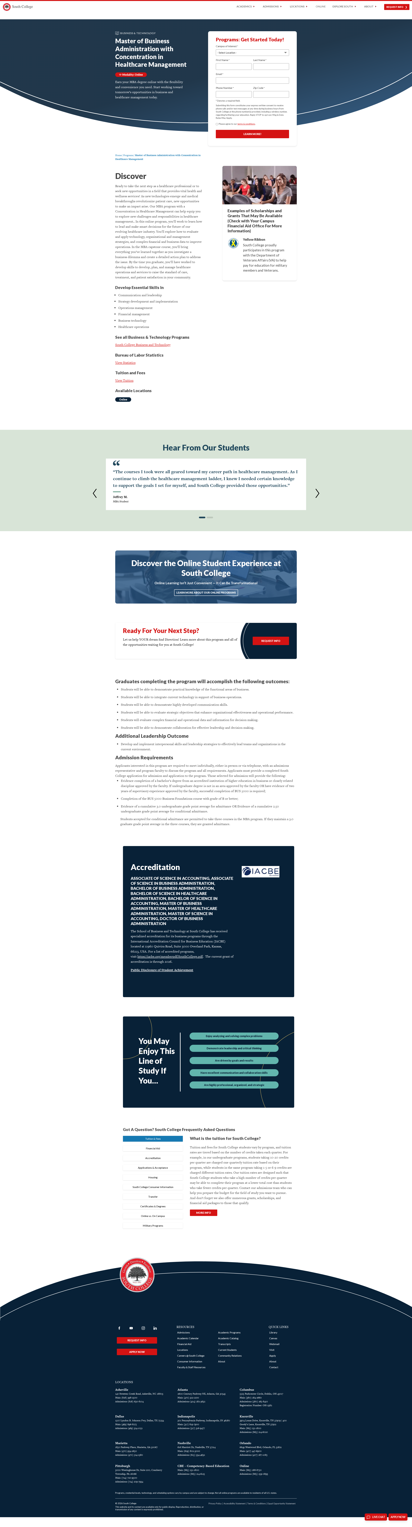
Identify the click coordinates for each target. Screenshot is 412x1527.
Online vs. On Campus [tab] (153, 1215)
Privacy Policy (215, 1503)
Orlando (245, 1443)
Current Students (227, 1349)
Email (219, 73)
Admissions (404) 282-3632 (191, 1401)
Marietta (121, 1443)
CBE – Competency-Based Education (203, 1466)
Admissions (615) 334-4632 (191, 1455)
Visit (271, 1349)
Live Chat (378, 1517)
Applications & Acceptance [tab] (153, 1167)
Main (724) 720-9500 (126, 1477)
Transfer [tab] (153, 1196)
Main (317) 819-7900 (188, 1424)
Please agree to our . (237, 124)
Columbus (247, 1389)
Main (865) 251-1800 (250, 1428)
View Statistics (125, 362)
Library (273, 1332)
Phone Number (225, 87)
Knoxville (246, 1416)
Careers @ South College (190, 1355)
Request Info (394, 7)
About (221, 1361)
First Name (222, 59)
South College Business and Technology (142, 344)
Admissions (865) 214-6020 (254, 1432)
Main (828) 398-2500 (126, 1397)
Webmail (274, 1343)
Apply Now (137, 1351)
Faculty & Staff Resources (191, 1367)
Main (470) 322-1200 (188, 1397)
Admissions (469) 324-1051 (129, 1428)
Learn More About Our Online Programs (206, 592)
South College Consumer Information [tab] (153, 1186)
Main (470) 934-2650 (126, 1451)
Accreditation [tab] (153, 1157)
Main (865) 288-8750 (251, 1470)
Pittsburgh (122, 1466)
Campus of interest (227, 46)
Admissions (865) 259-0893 (254, 1474)
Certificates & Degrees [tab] (153, 1206)
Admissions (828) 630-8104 (129, 1401)
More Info (203, 1212)
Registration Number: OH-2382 (256, 1405)
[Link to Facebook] (119, 1328)
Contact (273, 1367)
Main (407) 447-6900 (251, 1451)
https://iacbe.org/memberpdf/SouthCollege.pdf (170, 956)
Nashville (184, 1443)
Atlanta (183, 1389)
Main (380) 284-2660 (251, 1397)
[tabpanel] (241, 1180)
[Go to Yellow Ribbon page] (233, 243)
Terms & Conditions (256, 1503)
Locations (182, 1349)
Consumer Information (189, 1361)
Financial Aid (184, 1343)
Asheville (121, 1389)
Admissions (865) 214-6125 (191, 1474)
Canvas (273, 1338)
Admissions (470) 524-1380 (129, 1455)
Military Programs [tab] (153, 1225)
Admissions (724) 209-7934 (129, 1481)
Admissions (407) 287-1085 (253, 1455)
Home (118, 155)
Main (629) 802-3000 (189, 1451)
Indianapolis (186, 1416)
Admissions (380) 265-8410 (254, 1401)
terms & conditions (246, 124)
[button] (94, 493)
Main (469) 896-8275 (126, 1424)
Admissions (183, 1332)
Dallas (119, 1416)
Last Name (259, 59)
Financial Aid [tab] (153, 1148)
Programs (128, 155)
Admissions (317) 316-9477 (191, 1428)
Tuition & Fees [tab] (153, 1138)
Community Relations (230, 1355)
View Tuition (124, 380)
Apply (272, 1355)
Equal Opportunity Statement (281, 1503)
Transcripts (224, 1343)
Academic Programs (229, 1332)
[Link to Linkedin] (155, 1328)
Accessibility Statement (234, 1503)
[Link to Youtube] (131, 1328)
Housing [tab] (153, 1177)
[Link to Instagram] (143, 1328)
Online (321, 6)
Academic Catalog (228, 1338)
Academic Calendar (188, 1338)
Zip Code (259, 87)
